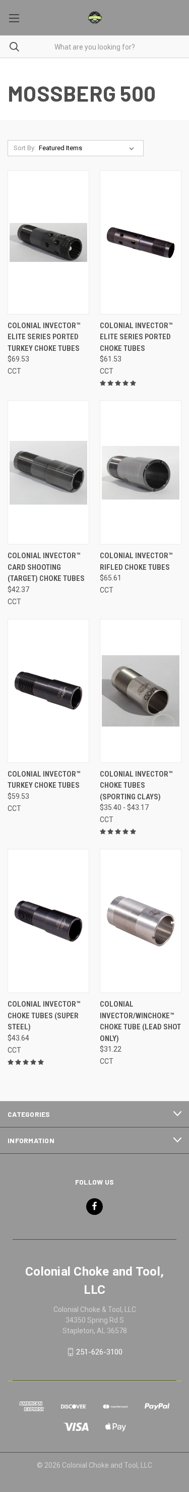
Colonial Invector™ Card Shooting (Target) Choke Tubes (46, 567)
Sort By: (25, 148)
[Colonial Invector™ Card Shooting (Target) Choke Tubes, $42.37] (48, 472)
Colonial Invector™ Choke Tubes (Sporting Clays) (136, 785)
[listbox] (88, 148)
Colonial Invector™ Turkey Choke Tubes (44, 780)
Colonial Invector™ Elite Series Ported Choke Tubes (136, 337)
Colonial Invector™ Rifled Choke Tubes (136, 561)
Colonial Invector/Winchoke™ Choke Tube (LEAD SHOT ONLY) (140, 1021)
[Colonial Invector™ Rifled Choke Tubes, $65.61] (140, 472)
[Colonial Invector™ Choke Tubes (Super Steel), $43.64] (48, 921)
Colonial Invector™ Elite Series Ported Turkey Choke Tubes (44, 337)
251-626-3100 (99, 1352)
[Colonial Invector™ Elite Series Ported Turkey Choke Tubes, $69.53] (48, 242)
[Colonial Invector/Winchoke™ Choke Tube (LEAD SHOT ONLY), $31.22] (140, 921)
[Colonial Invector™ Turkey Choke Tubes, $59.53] (48, 691)
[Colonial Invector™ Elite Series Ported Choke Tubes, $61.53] (140, 242)
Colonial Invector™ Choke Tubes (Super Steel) (44, 1015)
